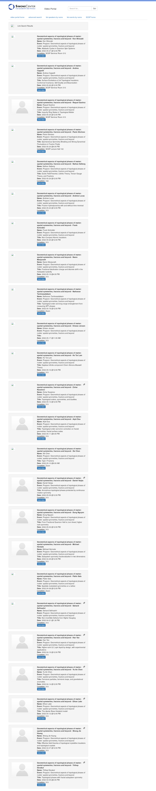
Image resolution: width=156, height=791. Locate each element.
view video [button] (41, 56)
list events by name (74, 17)
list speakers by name (54, 17)
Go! (94, 8)
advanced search (35, 17)
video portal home (17, 17)
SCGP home (91, 17)
